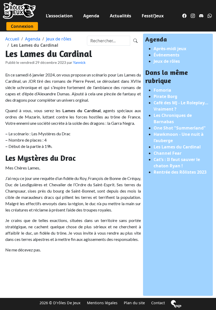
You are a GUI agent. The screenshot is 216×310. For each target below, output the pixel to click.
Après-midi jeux (170, 48)
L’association (59, 16)
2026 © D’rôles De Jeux (60, 302)
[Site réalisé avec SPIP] (176, 304)
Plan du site (134, 302)
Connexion (22, 26)
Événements (166, 55)
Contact (158, 302)
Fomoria (162, 90)
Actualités (120, 16)
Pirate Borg (165, 96)
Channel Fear (167, 153)
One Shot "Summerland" (180, 128)
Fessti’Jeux (153, 16)
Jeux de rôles (58, 39)
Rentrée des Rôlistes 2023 (180, 172)
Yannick (79, 62)
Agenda (91, 16)
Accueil (12, 39)
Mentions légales (102, 302)
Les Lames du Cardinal (177, 147)
